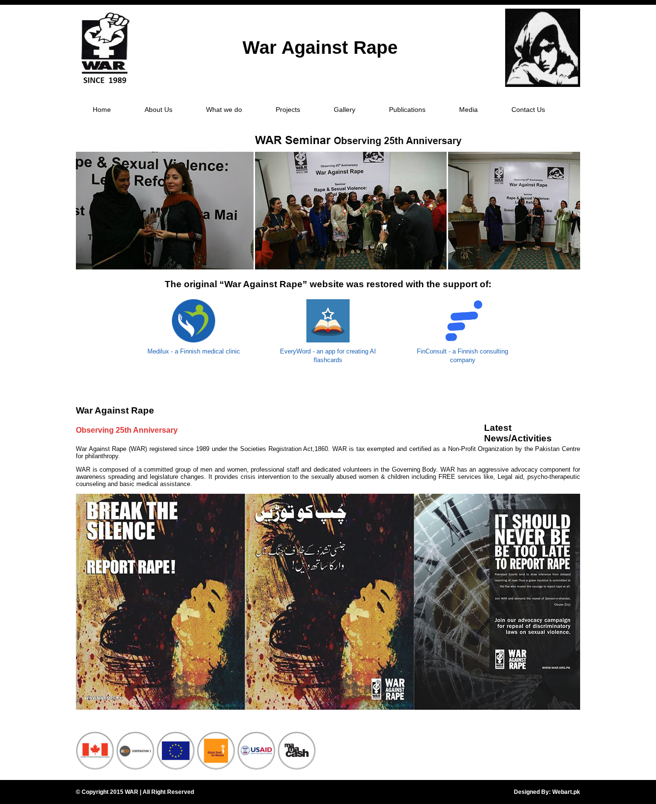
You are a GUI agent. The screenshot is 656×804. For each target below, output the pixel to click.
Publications (407, 109)
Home (102, 109)
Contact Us (528, 109)
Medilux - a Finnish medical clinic (193, 351)
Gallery (344, 109)
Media (468, 109)
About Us (158, 109)
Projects (288, 109)
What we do (224, 109)
